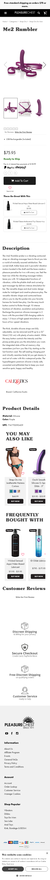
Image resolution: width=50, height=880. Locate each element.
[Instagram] (17, 733)
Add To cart (21, 180)
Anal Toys (8, 824)
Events (7, 756)
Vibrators (8, 810)
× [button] (47, 853)
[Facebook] (12, 733)
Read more (10, 864)
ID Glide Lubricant (39, 560)
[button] (9, 13)
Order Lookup (10, 786)
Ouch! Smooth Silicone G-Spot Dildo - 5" (38, 483)
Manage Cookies (12, 793)
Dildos (7, 813)
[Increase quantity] (15, 173)
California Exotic (20, 392)
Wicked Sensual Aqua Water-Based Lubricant (15, 564)
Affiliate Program (11, 752)
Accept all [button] (13, 869)
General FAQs (11, 759)
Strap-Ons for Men (36, 21)
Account (8, 783)
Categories (13, 21)
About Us (8, 748)
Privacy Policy (10, 763)
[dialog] (25, 865)
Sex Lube (8, 821)
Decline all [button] (37, 869)
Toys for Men (10, 817)
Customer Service (12, 790)
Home (5, 21)
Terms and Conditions (14, 766)
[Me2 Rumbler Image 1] (25, 64)
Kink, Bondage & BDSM (15, 828)
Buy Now (15, 501)
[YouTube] (6, 733)
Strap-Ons (23, 21)
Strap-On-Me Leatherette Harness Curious (15, 483)
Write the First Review (23, 132)
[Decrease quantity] (5, 173)
